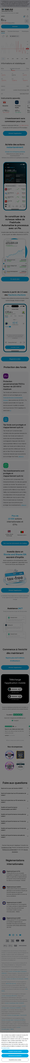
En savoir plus (5, 1048)
